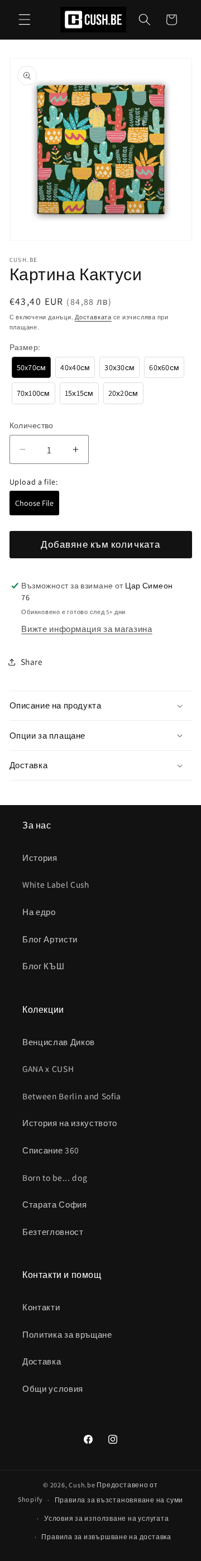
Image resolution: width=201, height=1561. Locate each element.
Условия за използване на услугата (106, 1518)
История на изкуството (69, 1122)
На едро (39, 911)
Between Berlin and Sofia (71, 1096)
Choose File (34, 503)
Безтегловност (53, 1231)
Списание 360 (50, 1150)
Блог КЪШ (43, 965)
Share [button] (32, 661)
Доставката (93, 317)
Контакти (41, 1307)
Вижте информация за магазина (86, 628)
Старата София (54, 1204)
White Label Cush (55, 884)
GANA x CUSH (48, 1068)
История (40, 857)
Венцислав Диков (58, 1041)
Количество (31, 425)
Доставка (41, 1361)
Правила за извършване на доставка (106, 1537)
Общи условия (52, 1388)
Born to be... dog (54, 1177)
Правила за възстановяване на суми (119, 1500)
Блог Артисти (50, 939)
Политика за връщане (67, 1334)
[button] (24, 19)
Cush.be (82, 1485)
